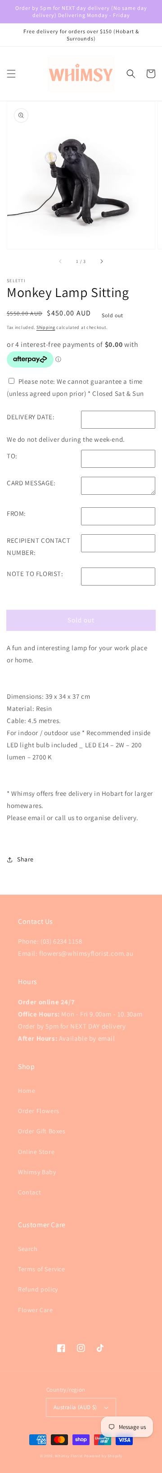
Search (28, 1249)
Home (26, 1091)
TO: (12, 456)
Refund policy (38, 1289)
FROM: (16, 513)
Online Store (36, 1152)
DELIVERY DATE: (30, 417)
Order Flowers (38, 1111)
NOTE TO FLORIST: (35, 573)
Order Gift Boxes (42, 1131)
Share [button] (25, 859)
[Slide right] (101, 261)
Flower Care (35, 1310)
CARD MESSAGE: (31, 483)
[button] (11, 74)
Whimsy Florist (69, 1455)
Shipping (45, 327)
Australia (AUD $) (75, 1407)
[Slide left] (61, 261)
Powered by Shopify (103, 1455)
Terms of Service (41, 1269)
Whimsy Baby (37, 1172)
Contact (29, 1192)
